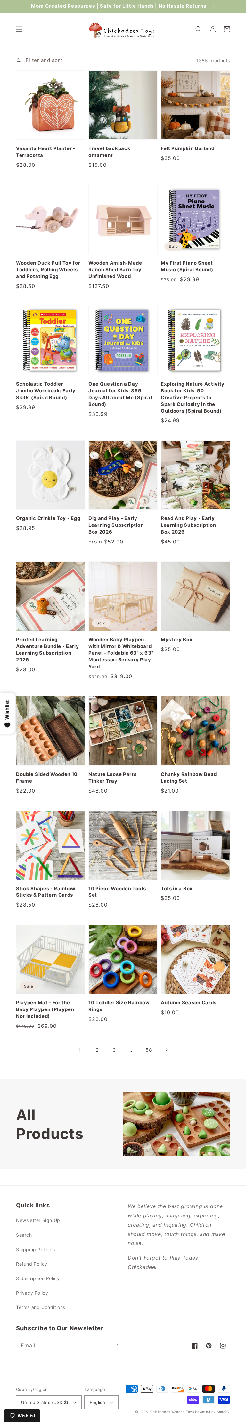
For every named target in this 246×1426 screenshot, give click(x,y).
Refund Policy (31, 1264)
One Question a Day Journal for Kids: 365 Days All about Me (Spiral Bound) (120, 394)
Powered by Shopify (212, 1411)
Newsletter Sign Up (38, 1220)
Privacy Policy (32, 1293)
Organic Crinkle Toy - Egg (48, 518)
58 (149, 1050)
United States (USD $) (44, 1402)
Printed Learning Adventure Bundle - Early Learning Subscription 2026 (47, 650)
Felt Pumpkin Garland (188, 148)
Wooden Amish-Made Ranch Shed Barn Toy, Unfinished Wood (115, 269)
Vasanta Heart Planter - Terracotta (46, 152)
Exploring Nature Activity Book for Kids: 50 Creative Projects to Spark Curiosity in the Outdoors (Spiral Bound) (193, 397)
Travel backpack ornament (109, 152)
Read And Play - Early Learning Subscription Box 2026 (188, 525)
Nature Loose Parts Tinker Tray (112, 777)
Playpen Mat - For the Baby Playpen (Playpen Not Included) (45, 1009)
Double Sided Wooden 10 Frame (47, 777)
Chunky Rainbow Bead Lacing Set (189, 777)
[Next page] (166, 1050)
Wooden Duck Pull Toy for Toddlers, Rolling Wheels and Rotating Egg (48, 269)
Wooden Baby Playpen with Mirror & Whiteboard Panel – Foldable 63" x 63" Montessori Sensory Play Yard (120, 653)
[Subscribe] (116, 1345)
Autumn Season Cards (189, 1003)
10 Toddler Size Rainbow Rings (119, 1006)
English (97, 1402)
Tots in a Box (177, 889)
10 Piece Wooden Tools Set (117, 892)
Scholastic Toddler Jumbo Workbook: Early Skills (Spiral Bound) (46, 390)
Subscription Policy (38, 1278)
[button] (19, 29)
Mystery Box (177, 639)
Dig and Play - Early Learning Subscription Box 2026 (116, 525)
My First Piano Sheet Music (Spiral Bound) (187, 266)
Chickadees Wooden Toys (172, 1411)
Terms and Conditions (40, 1307)
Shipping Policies (35, 1249)
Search (24, 1235)
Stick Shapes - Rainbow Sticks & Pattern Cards (46, 892)
